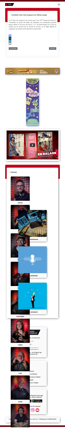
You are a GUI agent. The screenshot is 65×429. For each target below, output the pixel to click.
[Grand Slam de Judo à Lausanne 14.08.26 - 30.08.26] (32, 71)
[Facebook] (32, 36)
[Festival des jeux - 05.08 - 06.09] (32, 102)
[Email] (32, 43)
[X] (32, 38)
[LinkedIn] (32, 41)
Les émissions (32, 239)
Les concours (32, 312)
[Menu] (59, 4)
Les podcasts (32, 276)
